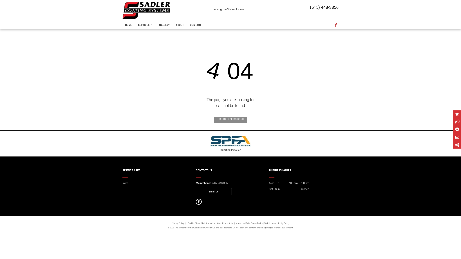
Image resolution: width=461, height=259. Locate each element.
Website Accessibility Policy (277, 223)
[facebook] (336, 25)
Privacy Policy (177, 223)
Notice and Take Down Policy (249, 223)
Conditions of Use (225, 223)
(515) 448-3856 (324, 7)
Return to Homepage (231, 119)
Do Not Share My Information (202, 223)
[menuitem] (128, 25)
